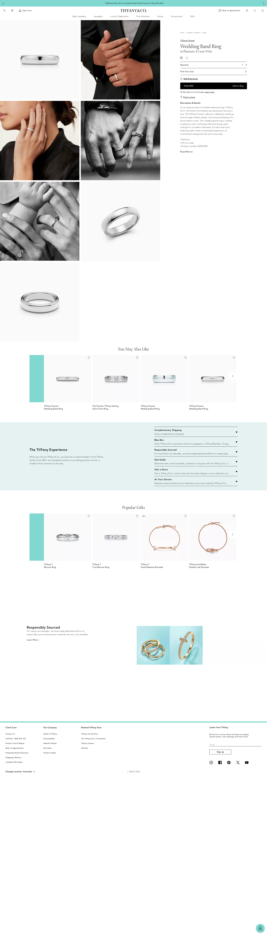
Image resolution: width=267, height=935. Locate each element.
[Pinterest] (229, 762)
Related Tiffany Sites (91, 727)
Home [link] (160, 16)
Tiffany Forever (187, 40)
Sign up (220, 752)
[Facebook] (220, 762)
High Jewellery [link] (79, 16)
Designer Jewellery (193, 32)
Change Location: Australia (19, 771)
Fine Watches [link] (143, 16)
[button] (4, 10)
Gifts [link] (192, 16)
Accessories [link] (176, 16)
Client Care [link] (27, 10)
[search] (4, 10)
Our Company (50, 727)
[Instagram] (211, 762)
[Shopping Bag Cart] (262, 11)
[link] (12, 10)
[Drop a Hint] (181, 58)
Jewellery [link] (98, 16)
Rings (204, 32)
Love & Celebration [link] (119, 16)
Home (182, 32)
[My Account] (247, 10)
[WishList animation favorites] (255, 11)
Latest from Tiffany (218, 727)
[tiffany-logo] (133, 10)
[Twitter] (238, 762)
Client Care (11, 727)
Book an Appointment (231, 10)
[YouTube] (247, 762)
